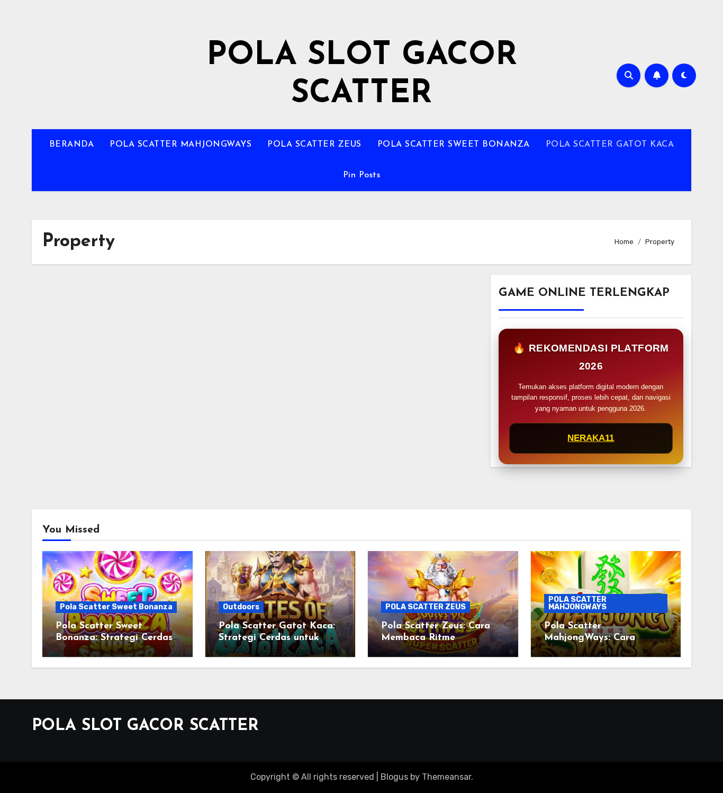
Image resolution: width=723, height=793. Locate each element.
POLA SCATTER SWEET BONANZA (453, 144)
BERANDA (71, 144)
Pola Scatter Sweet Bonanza (116, 606)
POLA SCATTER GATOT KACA (610, 144)
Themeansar (446, 777)
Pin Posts (362, 175)
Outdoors (241, 606)
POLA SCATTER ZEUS (314, 144)
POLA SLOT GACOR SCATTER (145, 726)
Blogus (394, 777)
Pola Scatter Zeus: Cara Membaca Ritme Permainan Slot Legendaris (442, 637)
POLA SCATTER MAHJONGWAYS (180, 144)
